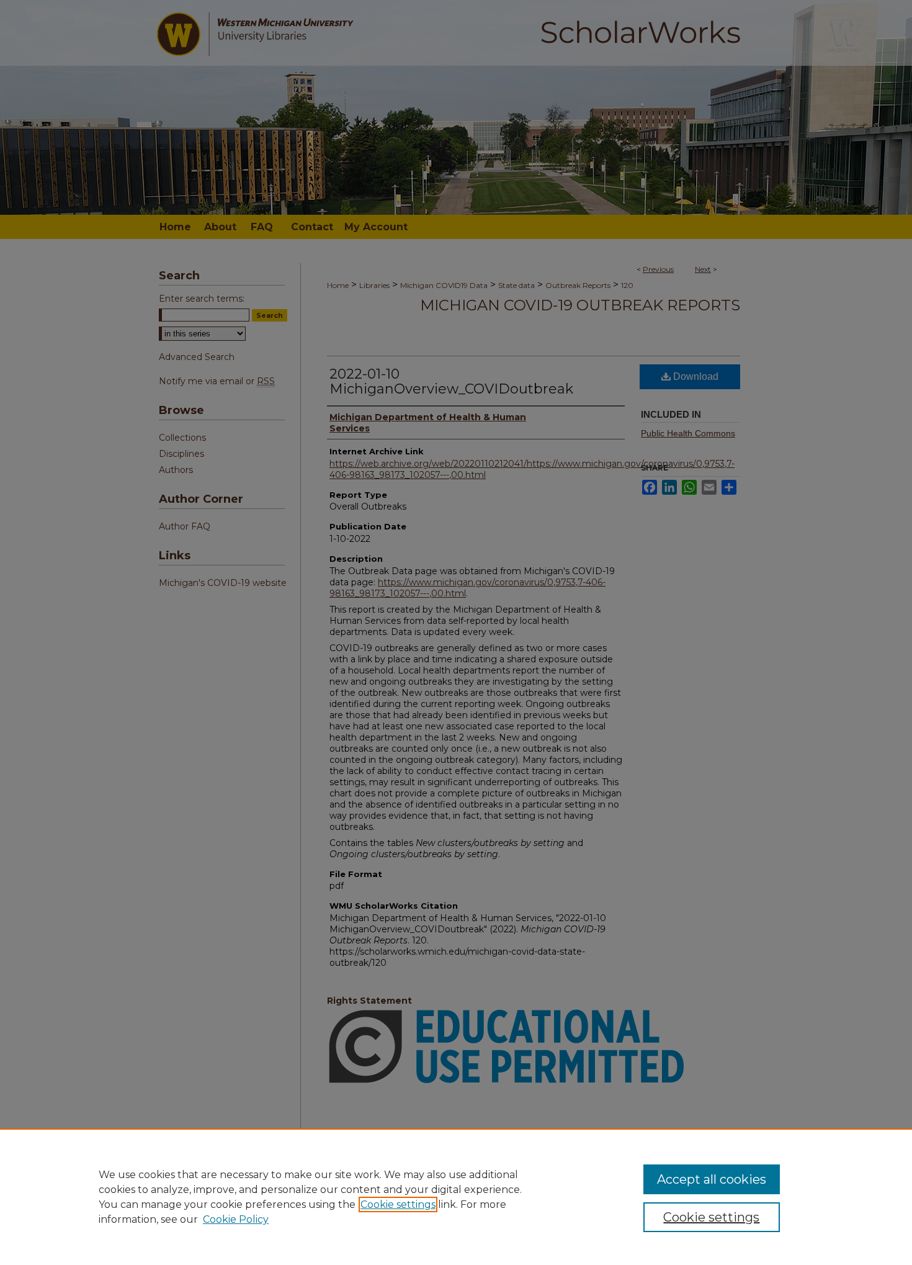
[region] (456, 1196)
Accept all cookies (711, 1179)
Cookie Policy (236, 1219)
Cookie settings (398, 1204)
